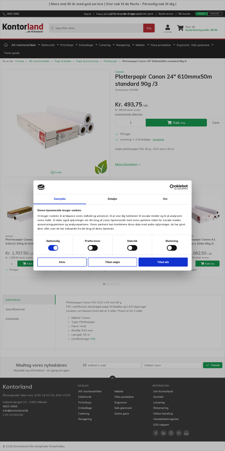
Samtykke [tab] (60, 198)
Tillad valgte (112, 262)
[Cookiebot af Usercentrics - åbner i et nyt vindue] (172, 187)
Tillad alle (163, 262)
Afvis (62, 262)
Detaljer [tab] (112, 198)
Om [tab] (165, 198)
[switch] (93, 248)
